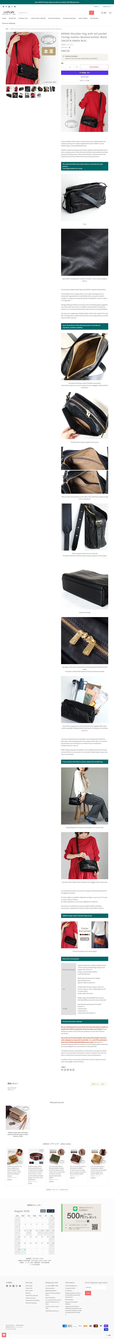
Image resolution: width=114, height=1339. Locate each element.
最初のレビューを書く (98, 1084)
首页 (7, 29)
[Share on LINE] (62, 1070)
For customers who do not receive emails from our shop (53, 1302)
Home (4, 18)
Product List (23, 18)
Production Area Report (32, 1300)
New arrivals (29, 1290)
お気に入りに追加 (85, 80)
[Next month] (53, 1211)
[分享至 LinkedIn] (71, 1070)
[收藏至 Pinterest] (73, 1070)
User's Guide (83, 18)
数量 (62, 63)
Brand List (12, 18)
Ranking (28, 1293)
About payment (50, 1288)
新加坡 (106, 6)
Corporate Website (70, 1286)
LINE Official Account (51, 1311)
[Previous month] (49, 1211)
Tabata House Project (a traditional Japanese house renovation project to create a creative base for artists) (73, 1309)
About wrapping (50, 1297)
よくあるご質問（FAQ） (52, 1286)
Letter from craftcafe (38, 18)
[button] (9, 89)
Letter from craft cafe (32, 1295)
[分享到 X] (68, 1070)
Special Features (54, 18)
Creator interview (31, 1298)
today (43, 1211)
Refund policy (20, 1325)
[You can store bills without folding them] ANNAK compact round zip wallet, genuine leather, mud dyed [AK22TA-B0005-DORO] (78, 1170)
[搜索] (91, 13)
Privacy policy (69, 1299)
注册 (88, 1293)
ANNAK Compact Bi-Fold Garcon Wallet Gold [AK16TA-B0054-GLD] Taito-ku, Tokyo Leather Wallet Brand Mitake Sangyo (14, 1171)
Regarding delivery (50, 1290)
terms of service (10, 1325)
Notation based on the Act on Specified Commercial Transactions (73, 1295)
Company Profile (70, 1288)
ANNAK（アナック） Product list (57, 1189)
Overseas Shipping (8, 23)
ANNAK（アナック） (67, 44)
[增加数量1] (77, 67)
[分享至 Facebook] (65, 1070)
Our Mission (94, 18)
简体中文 (96, 6)
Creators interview (69, 18)
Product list (29, 1288)
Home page (29, 1286)
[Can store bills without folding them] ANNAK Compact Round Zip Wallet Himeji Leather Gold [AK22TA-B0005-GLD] (98, 1170)
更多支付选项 (84, 77)
